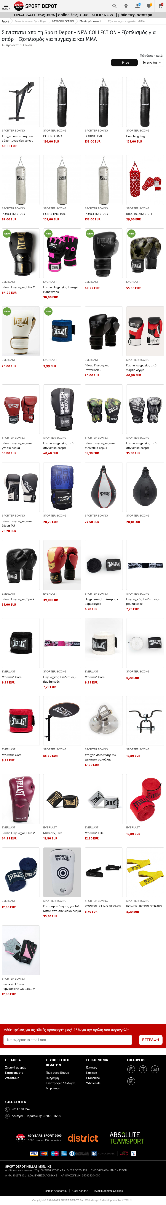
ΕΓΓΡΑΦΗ (150, 1040)
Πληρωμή (52, 1078)
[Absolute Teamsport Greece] (127, 1138)
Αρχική (5, 21)
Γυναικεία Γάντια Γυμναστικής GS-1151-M (18, 986)
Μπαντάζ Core (12, 677)
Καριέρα (91, 1072)
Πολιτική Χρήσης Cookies (108, 1190)
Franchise (93, 1078)
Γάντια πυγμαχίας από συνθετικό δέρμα (58, 445)
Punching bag (135, 136)
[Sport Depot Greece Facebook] (143, 1069)
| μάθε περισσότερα (134, 15)
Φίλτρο (124, 62)
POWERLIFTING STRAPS (103, 906)
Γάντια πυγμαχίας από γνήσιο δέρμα (141, 368)
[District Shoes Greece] (82, 1137)
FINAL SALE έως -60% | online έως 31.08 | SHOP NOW (64, 15)
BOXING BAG (52, 136)
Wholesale (93, 1083)
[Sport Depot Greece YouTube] (155, 1069)
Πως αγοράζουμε (57, 1072)
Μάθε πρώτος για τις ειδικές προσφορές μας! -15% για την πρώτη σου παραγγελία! (66, 1030)
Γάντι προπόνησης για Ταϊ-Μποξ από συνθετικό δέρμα (62, 909)
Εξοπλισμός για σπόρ (91, 21)
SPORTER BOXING (13, 130)
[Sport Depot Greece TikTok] (131, 1081)
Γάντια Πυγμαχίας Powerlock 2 (97, 368)
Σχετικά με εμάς (15, 1067)
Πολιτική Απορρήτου (55, 1190)
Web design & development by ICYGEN (108, 1200)
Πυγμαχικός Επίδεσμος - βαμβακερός (101, 601)
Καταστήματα (14, 1072)
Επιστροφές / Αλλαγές (60, 1083)
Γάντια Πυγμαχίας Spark (18, 599)
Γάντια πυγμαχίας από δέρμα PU (17, 523)
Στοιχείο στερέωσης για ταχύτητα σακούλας (100, 757)
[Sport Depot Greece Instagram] (131, 1069)
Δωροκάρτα (54, 1088)
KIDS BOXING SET (139, 214)
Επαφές (91, 1067)
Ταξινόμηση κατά (151, 55)
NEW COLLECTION (63, 21)
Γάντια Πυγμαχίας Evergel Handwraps (60, 290)
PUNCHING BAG (13, 214)
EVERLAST (8, 281)
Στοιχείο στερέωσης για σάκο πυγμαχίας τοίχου (17, 138)
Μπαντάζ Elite (52, 833)
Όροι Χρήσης (80, 1190)
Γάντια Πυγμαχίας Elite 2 (18, 287)
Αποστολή (12, 1078)
